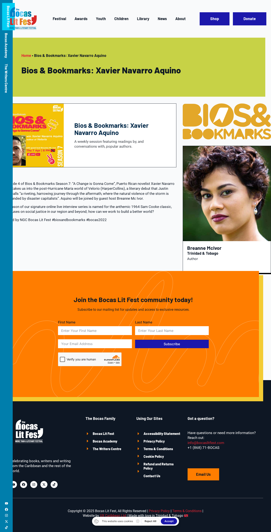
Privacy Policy (154, 441)
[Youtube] (6, 503)
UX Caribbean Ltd (113, 516)
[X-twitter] (6, 521)
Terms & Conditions (158, 449)
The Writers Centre (6, 78)
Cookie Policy (154, 456)
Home (26, 55)
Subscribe (172, 344)
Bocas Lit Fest (103, 434)
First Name (66, 322)
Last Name (143, 322)
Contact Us (152, 476)
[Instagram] (6, 515)
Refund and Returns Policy (159, 466)
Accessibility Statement (162, 434)
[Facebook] (6, 509)
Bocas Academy (6, 45)
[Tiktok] (6, 527)
